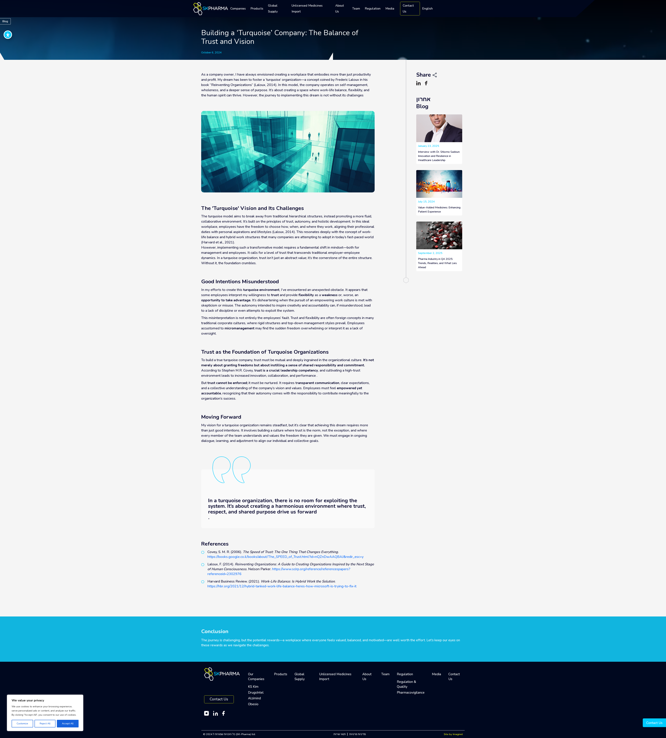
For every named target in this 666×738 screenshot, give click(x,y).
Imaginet (458, 734)
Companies (238, 8)
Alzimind (254, 698)
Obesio (253, 704)
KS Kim (253, 686)
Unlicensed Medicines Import (307, 8)
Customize (22, 723)
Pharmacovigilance (411, 692)
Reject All (45, 723)
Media (389, 8)
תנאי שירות (340, 734)
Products (256, 8)
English (427, 8)
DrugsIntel (256, 692)
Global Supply (273, 8)
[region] (45, 713)
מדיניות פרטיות (357, 734)
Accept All (68, 723)
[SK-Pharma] (210, 8)
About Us (339, 8)
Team (356, 8)
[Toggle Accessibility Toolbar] (8, 35)
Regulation (373, 8)
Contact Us (408, 8)
